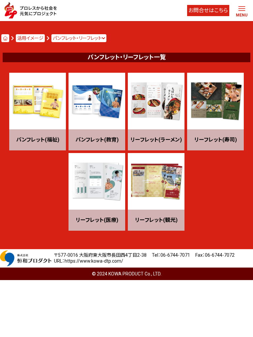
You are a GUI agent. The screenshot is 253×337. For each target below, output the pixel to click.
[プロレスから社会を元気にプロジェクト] (31, 10)
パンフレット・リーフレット (77, 38)
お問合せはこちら (208, 10)
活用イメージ (30, 38)
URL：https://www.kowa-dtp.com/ (88, 261)
